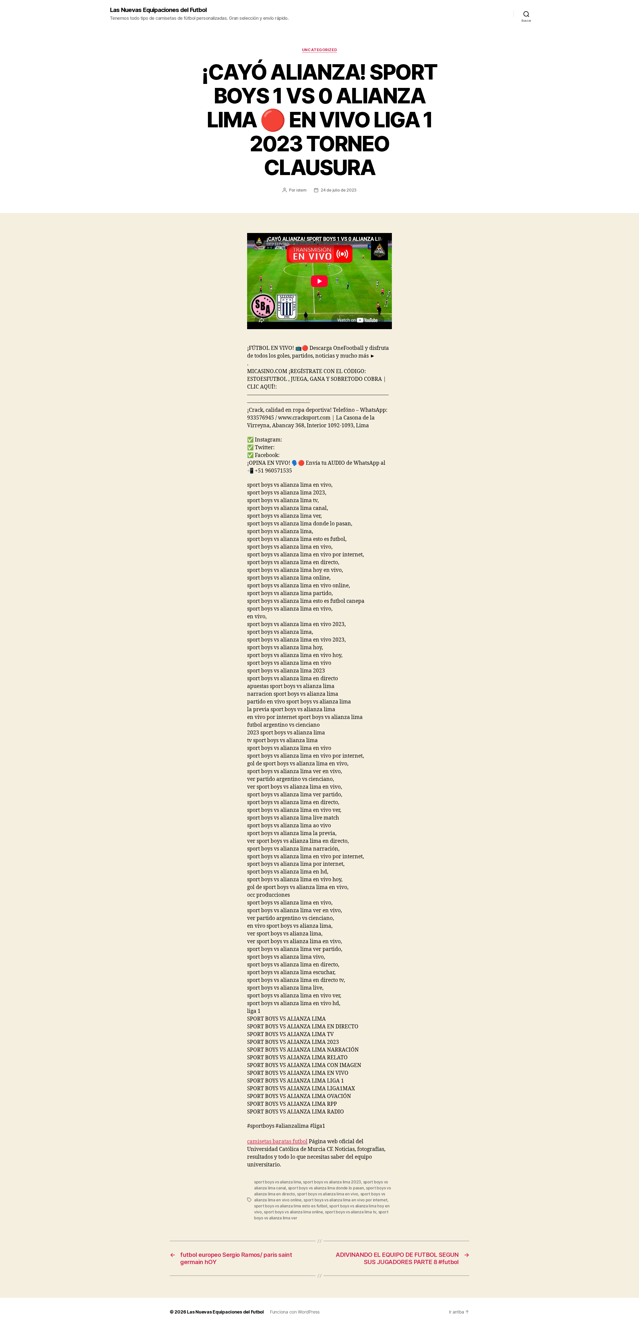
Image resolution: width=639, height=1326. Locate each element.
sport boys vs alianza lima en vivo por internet (345, 1199)
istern (301, 190)
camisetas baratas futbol (277, 1141)
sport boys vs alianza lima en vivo (327, 1193)
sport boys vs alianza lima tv (350, 1211)
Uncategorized (319, 50)
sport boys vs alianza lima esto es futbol (290, 1205)
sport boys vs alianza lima (277, 1181)
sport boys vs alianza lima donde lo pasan (326, 1187)
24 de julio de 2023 (338, 190)
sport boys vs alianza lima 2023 (332, 1181)
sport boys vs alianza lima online (293, 1211)
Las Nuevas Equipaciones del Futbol (158, 10)
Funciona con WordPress (295, 1312)
